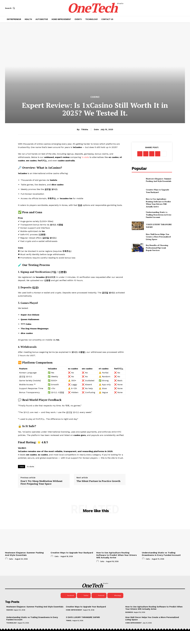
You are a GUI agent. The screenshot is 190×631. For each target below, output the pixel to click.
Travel (69, 620)
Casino (95, 97)
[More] (163, 153)
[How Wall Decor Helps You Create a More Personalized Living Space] (138, 237)
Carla (11, 559)
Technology (11, 623)
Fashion (9, 610)
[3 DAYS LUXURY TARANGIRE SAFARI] (138, 225)
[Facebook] (139, 153)
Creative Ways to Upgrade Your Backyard (157, 190)
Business (129, 612)
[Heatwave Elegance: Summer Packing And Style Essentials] (138, 180)
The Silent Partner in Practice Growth (98, 481)
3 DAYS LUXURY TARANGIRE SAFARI (83, 617)
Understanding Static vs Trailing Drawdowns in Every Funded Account (158, 214)
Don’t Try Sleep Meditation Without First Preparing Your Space (41, 482)
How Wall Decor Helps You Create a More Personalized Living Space (158, 236)
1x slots (30, 466)
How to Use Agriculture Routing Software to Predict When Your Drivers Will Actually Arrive (158, 203)
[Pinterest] (151, 153)
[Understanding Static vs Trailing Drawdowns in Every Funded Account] (138, 215)
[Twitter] (145, 153)
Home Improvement (74, 610)
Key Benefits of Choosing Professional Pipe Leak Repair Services (157, 247)
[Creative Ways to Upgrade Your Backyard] (138, 191)
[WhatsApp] (157, 153)
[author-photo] (6, 558)
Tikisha (84, 129)
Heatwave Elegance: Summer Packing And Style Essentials (158, 179)
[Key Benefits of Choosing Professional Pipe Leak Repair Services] (138, 248)
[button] (10, 8)
